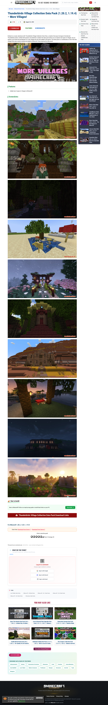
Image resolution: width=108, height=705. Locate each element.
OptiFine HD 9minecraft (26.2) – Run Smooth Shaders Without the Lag (94, 51)
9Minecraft (53, 702)
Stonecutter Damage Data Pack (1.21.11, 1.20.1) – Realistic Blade (65, 622)
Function (60, 664)
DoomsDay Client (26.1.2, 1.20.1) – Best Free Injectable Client (94, 140)
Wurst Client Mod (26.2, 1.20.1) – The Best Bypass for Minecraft (94, 123)
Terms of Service (50, 696)
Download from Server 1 (24, 529)
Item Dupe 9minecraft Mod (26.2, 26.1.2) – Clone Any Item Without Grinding (93, 79)
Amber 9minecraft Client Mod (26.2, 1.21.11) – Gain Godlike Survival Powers (93, 89)
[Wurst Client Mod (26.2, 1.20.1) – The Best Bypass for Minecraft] (84, 123)
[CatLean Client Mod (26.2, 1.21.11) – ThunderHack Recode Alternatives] (84, 131)
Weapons (12, 671)
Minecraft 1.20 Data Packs (29, 593)
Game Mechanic (69, 664)
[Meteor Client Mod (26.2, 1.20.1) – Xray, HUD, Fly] (84, 106)
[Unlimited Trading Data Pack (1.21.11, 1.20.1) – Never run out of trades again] (42, 633)
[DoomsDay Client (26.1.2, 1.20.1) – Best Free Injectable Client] (84, 140)
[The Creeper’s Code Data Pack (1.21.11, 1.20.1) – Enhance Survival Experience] (65, 633)
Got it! (39, 698)
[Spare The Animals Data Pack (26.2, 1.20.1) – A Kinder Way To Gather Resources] (19, 613)
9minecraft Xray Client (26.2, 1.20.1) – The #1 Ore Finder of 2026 (94, 69)
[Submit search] (90, 2)
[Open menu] (11, 2)
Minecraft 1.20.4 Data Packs (17, 596)
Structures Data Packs (30, 596)
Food (53, 664)
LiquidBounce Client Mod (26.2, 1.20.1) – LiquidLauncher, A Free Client (94, 114)
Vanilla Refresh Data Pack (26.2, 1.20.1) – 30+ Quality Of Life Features (19, 642)
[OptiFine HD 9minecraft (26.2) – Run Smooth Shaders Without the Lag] (84, 51)
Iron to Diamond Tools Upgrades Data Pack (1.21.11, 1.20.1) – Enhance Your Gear (42, 622)
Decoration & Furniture (33, 664)
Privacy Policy (59, 696)
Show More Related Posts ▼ (42, 649)
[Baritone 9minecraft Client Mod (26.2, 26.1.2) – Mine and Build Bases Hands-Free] (84, 60)
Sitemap (67, 696)
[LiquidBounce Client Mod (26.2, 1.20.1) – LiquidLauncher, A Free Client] (84, 114)
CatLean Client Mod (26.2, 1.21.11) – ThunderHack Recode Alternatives (94, 131)
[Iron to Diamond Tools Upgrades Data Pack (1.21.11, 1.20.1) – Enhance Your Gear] (42, 613)
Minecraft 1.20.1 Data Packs (44, 593)
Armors (22, 664)
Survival (66, 667)
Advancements (13, 664)
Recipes (51, 667)
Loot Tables (22, 667)
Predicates (42, 667)
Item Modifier (13, 667)
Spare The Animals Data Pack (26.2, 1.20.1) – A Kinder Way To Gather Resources (19, 622)
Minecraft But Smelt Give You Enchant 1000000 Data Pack (84, 35)
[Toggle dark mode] (95, 2)
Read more (21, 701)
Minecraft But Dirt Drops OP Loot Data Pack (95, 14)
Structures (58, 667)
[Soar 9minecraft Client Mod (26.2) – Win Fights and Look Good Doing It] (84, 98)
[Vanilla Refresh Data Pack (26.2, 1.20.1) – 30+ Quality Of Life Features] (19, 633)
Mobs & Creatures (33, 667)
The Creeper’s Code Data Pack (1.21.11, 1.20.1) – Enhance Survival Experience (65, 642)
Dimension (45, 664)
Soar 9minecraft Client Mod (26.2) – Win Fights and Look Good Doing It (94, 98)
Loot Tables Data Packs (15, 593)
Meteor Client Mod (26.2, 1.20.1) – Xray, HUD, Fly (93, 106)
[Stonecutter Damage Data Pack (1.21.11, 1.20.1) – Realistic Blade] (65, 613)
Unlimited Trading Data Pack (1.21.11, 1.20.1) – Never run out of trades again (42, 642)
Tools (72, 667)
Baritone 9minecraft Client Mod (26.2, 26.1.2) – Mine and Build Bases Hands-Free (94, 60)
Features (28, 28)
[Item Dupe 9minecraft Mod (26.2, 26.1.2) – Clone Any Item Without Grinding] (84, 79)
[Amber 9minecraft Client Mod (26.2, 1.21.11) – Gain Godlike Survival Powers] (84, 89)
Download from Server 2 (38, 529)
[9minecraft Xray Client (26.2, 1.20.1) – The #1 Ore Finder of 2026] (84, 69)
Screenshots (40, 28)
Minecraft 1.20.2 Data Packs (59, 593)
